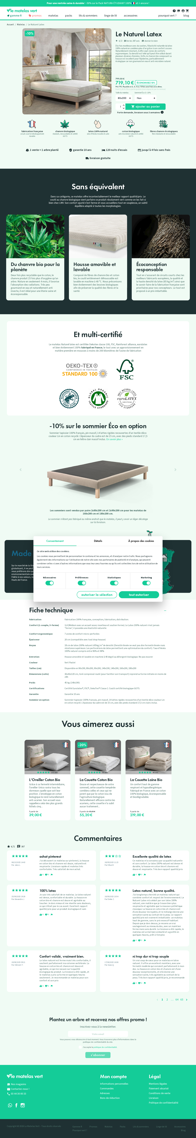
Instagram (23, 1105)
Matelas (53, 15)
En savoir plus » (114, 439)
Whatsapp (10, 1105)
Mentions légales (158, 1084)
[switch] (82, 583)
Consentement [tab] (55, 541)
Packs (68, 15)
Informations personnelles (114, 1084)
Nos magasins (18, 1084)
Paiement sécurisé (158, 1088)
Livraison (153, 1098)
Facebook (16, 1105)
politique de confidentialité (105, 1047)
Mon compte (113, 1076)
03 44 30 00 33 (18, 1094)
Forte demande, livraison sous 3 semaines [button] (140, 112)
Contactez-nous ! (20, 1089)
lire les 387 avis (132, 40)
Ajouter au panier (145, 106)
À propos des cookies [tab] (141, 541)
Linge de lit (110, 15)
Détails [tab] (98, 541)
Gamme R (16, 15)
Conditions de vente (159, 1093)
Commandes (107, 1088)
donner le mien (150, 40)
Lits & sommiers (88, 15)
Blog (186, 15)
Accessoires (130, 15)
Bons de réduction (110, 1098)
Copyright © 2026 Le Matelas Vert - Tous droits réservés (34, 1126)
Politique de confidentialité (163, 1103)
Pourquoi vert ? (167, 15)
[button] (20, 470)
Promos (36, 15)
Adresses (105, 1093)
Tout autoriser (139, 594)
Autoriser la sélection (96, 594)
